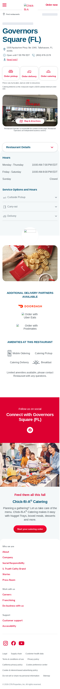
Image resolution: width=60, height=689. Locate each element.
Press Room (8, 580)
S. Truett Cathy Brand (14, 569)
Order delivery (29, 76)
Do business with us (13, 606)
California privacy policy (12, 665)
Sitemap (46, 676)
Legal (4, 654)
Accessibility (9, 626)
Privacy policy (33, 659)
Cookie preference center (36, 665)
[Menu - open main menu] (4, 4)
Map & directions (32, 121)
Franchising (8, 600)
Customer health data (35, 654)
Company (7, 557)
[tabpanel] (30, 273)
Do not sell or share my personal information (20, 676)
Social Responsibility (13, 563)
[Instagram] (5, 643)
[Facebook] (30, 430)
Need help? (12, 59)
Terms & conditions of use (13, 659)
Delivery (11, 216)
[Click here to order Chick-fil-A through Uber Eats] (30, 316)
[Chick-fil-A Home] (30, 10)
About (5, 552)
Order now (52, 5)
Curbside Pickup (16, 197)
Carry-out (12, 206)
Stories (6, 574)
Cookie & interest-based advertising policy (20, 670)
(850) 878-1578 (43, 55)
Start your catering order (30, 529)
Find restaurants (13, 14)
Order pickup (11, 76)
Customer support (12, 620)
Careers (6, 594)
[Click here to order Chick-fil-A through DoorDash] (30, 306)
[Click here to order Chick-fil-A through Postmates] (30, 327)
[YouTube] (21, 643)
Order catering (48, 76)
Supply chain (16, 654)
